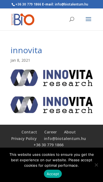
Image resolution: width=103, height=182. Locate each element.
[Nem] (96, 165)
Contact (29, 132)
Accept (53, 174)
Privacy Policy (24, 138)
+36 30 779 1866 (48, 144)
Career (50, 132)
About (70, 132)
